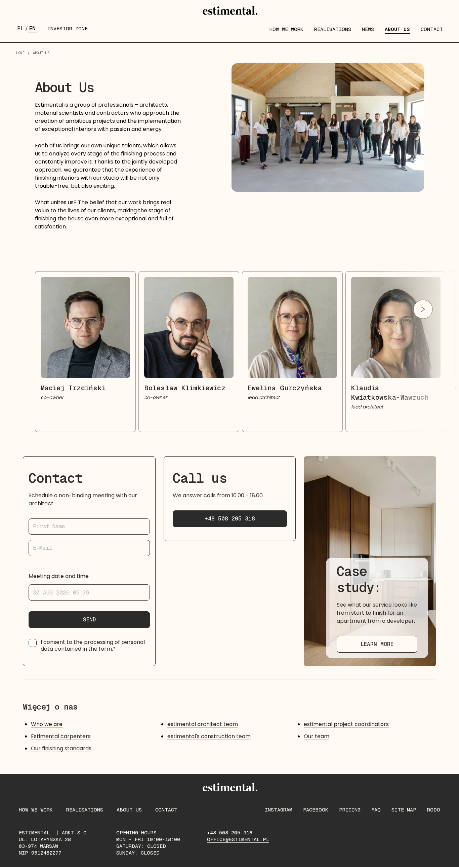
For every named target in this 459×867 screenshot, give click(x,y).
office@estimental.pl (238, 839)
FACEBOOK (315, 809)
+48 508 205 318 (230, 518)
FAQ (376, 809)
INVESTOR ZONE (67, 28)
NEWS (368, 29)
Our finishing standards (61, 748)
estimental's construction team (209, 736)
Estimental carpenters (61, 736)
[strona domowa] (229, 11)
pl (20, 28)
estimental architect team (202, 724)
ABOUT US (397, 29)
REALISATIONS (332, 29)
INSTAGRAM (278, 809)
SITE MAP (403, 809)
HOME (20, 53)
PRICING (350, 809)
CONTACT (432, 29)
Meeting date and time (59, 576)
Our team (316, 736)
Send (89, 619)
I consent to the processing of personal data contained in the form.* (93, 645)
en (32, 28)
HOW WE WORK (286, 29)
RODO (433, 809)
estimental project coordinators (346, 724)
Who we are (46, 724)
